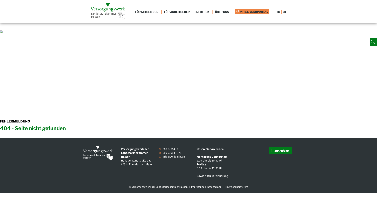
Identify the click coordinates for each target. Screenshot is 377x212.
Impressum (197, 187)
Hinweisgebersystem (236, 187)
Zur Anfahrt (281, 151)
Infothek (202, 12)
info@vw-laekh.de (174, 157)
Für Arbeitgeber (177, 12)
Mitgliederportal (254, 11)
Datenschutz (214, 187)
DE (278, 12)
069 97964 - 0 (170, 149)
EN (284, 12)
